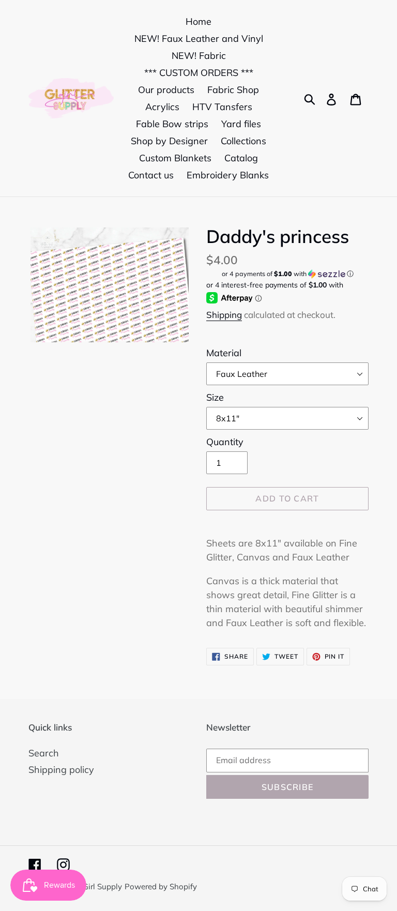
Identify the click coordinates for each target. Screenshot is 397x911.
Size (215, 397)
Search (43, 753)
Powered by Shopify (161, 886)
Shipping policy (61, 770)
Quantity (224, 442)
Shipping (224, 314)
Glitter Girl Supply (90, 886)
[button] (287, 274)
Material (223, 353)
